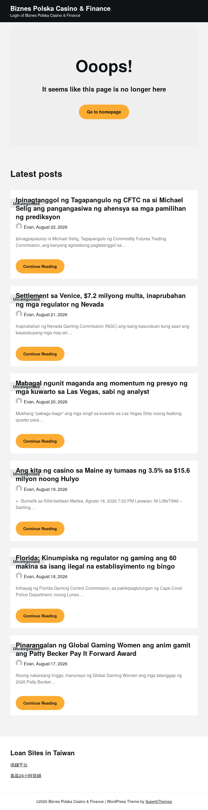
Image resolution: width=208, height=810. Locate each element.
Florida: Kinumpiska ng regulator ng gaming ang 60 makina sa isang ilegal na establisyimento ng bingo (96, 562)
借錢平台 (19, 765)
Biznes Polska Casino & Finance (60, 8)
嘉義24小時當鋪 (25, 775)
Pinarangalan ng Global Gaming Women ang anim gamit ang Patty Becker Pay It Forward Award (103, 649)
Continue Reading (40, 266)
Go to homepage (104, 112)
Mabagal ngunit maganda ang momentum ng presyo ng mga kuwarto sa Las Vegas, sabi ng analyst (102, 387)
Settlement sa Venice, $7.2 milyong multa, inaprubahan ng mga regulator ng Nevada (101, 299)
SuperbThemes (158, 801)
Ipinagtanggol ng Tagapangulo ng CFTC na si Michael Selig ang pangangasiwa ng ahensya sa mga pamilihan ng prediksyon (101, 208)
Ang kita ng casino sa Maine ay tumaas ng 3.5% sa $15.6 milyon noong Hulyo (103, 474)
